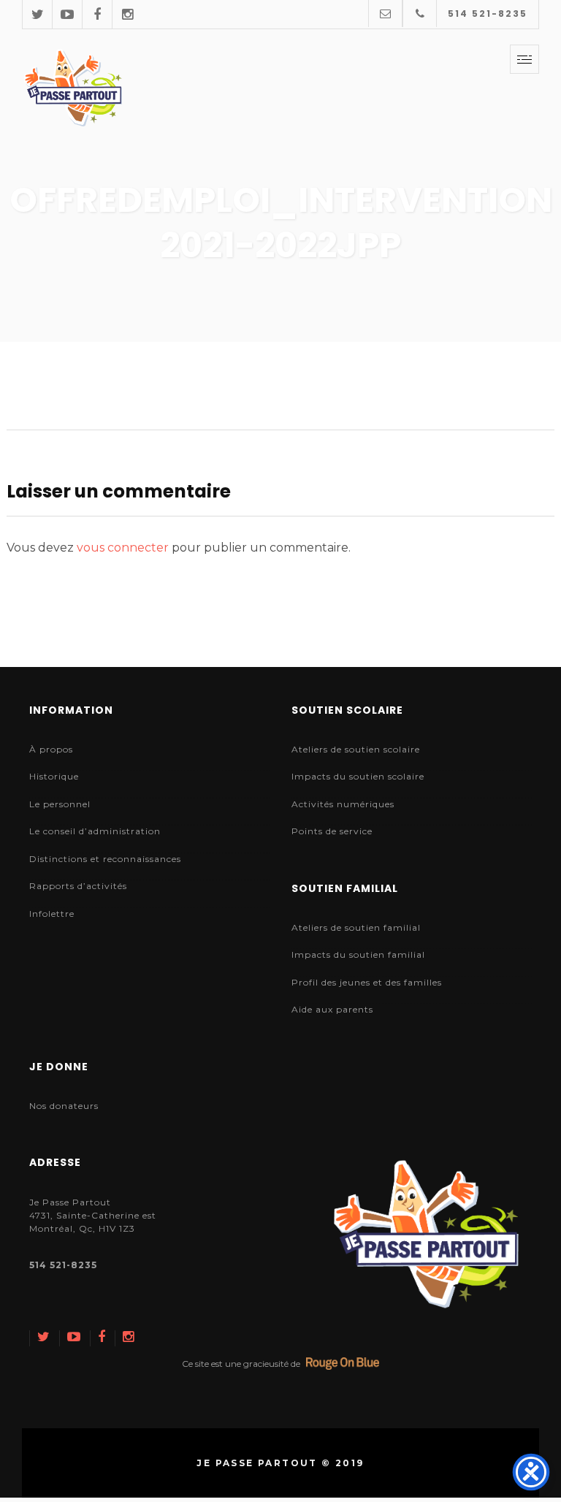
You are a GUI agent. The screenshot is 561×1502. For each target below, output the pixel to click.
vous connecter (123, 547)
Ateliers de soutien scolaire (355, 749)
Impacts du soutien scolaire (357, 776)
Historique (54, 776)
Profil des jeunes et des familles (366, 982)
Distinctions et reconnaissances (105, 858)
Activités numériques (342, 803)
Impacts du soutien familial (358, 954)
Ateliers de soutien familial (356, 927)
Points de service (332, 831)
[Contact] (385, 13)
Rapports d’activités (78, 885)
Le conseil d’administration (95, 831)
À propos (51, 749)
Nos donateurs (64, 1105)
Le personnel (60, 803)
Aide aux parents (332, 1009)
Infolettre (52, 913)
